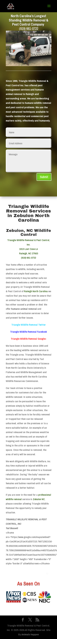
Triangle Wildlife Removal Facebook (28, 331)
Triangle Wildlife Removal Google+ (28, 338)
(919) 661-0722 (28, 28)
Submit (44, 177)
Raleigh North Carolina (36, 291)
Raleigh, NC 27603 (28, 253)
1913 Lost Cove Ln (28, 249)
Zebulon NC (39, 499)
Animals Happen (30, 634)
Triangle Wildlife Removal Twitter (28, 324)
